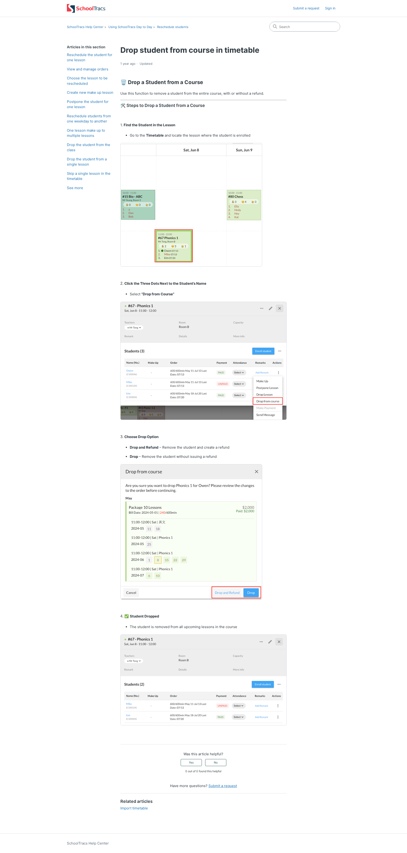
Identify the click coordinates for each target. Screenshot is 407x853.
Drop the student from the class (88, 147)
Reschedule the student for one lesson (89, 57)
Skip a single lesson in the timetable (88, 176)
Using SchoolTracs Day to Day (130, 27)
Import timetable (134, 808)
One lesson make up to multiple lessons (86, 133)
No (216, 762)
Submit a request (306, 8)
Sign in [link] (330, 8)
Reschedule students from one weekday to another (89, 119)
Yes (191, 762)
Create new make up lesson (90, 92)
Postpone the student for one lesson (88, 104)
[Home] (86, 8)
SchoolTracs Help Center (85, 27)
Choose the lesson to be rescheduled (87, 81)
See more (75, 188)
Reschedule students (172, 27)
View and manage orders (87, 69)
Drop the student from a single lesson (87, 162)
